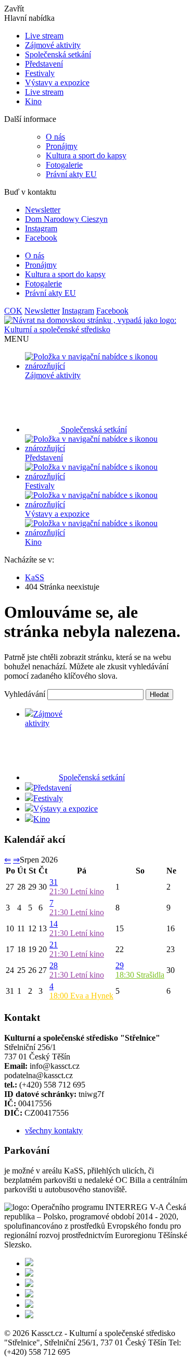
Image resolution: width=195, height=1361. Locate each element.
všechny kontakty (54, 1130)
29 (119, 965)
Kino (33, 101)
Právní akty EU (71, 174)
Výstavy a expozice (57, 82)
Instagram (41, 228)
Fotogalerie (64, 164)
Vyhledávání (24, 694)
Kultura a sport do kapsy (86, 155)
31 (53, 882)
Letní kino (76, 891)
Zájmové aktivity (53, 45)
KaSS (34, 577)
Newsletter (42, 209)
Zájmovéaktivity (43, 718)
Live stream (44, 35)
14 (53, 923)
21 (53, 944)
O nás (55, 136)
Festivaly (40, 73)
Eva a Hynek (81, 995)
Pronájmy (61, 146)
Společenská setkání (58, 54)
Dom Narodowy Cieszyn (66, 219)
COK (13, 310)
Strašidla (139, 974)
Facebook (41, 237)
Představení (44, 63)
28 (53, 965)
